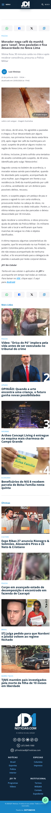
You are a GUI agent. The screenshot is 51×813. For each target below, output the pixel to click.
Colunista (38, 762)
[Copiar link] (44, 28)
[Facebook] (14, 739)
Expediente (38, 793)
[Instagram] (19, 739)
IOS (18, 278)
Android (11, 282)
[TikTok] (32, 739)
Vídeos (13, 786)
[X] (23, 739)
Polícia (13, 769)
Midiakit (38, 786)
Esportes (13, 765)
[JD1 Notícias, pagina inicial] (25, 4)
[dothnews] (29, 810)
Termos (38, 783)
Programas (13, 783)
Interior (12, 772)
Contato (38, 790)
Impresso (38, 765)
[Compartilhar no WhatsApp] (6, 28)
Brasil (12, 762)
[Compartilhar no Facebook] (19, 28)
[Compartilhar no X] (31, 28)
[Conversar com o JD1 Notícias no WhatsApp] (45, 800)
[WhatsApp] (36, 739)
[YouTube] (27, 739)
